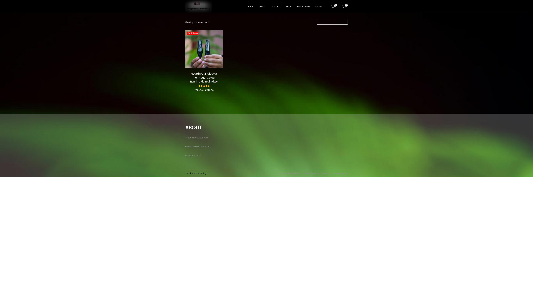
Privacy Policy (341, 173)
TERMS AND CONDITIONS (196, 137)
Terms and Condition (289, 173)
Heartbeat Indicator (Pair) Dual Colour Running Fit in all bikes (204, 77)
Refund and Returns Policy (317, 173)
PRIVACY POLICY (193, 155)
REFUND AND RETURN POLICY (198, 146)
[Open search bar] (328, 6)
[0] (333, 6)
